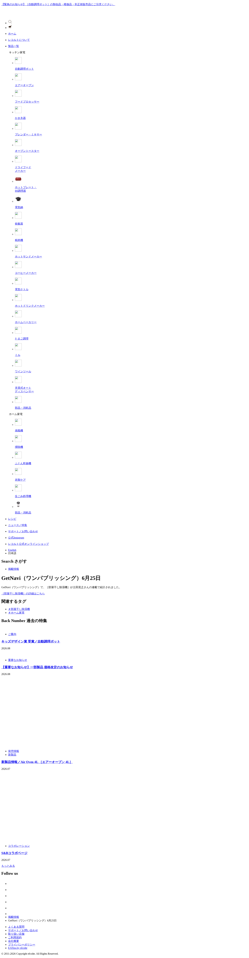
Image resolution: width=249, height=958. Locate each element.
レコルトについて (19, 39)
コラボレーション (19, 845)
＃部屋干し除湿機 (19, 609)
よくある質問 (16, 926)
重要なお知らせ (17, 660)
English (12, 550)
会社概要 (13, 941)
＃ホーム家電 (16, 612)
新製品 (12, 754)
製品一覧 (13, 46)
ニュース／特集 (17, 525)
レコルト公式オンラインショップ (28, 543)
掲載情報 (13, 569)
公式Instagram (16, 537)
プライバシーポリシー (21, 944)
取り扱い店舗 (16, 933)
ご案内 (12, 634)
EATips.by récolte (17, 947)
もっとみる (8, 865)
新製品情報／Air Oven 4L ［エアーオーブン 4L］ (37, 762)
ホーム (12, 33)
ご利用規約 (15, 937)
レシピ (12, 518)
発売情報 (13, 751)
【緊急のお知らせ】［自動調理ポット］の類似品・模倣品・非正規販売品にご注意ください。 (58, 4)
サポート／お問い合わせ (23, 531)
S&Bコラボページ (14, 853)
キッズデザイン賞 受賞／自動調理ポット (30, 641)
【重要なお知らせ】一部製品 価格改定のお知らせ (37, 667)
